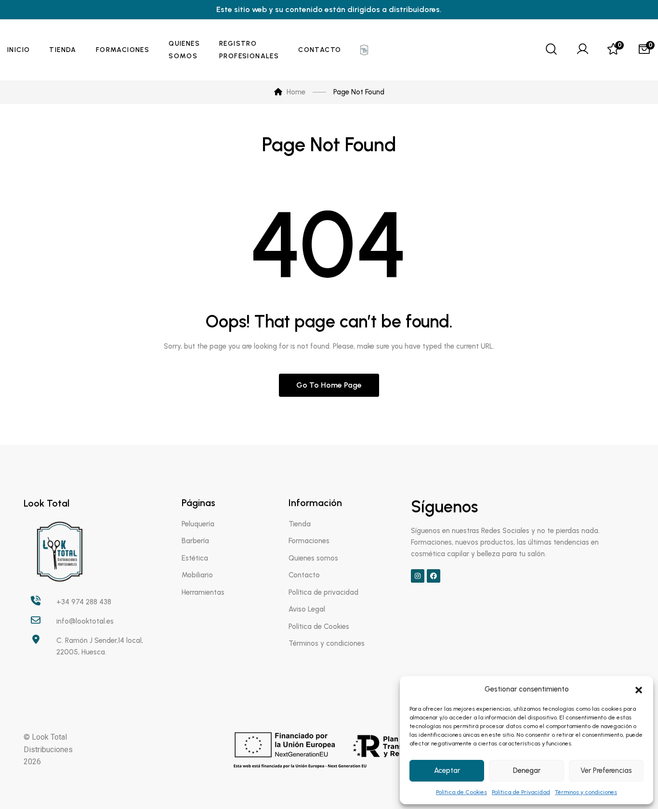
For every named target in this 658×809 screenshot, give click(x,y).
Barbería (195, 540)
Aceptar (447, 770)
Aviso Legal (307, 609)
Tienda (300, 524)
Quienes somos (313, 558)
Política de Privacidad (521, 792)
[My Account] (582, 50)
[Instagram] (417, 576)
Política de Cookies (461, 792)
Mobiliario (197, 575)
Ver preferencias (606, 770)
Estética (195, 558)
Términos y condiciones (586, 792)
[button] (639, 689)
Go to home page (329, 385)
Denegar (526, 770)
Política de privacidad (323, 592)
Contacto (304, 575)
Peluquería (198, 524)
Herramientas (203, 592)
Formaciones (309, 540)
